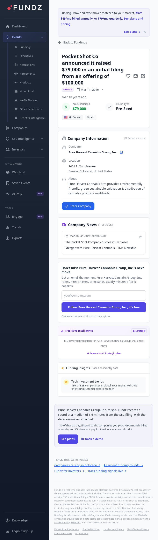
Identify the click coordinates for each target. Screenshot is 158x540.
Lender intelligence (113, 529)
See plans (68, 439)
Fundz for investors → (69, 471)
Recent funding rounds (66, 529)
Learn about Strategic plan (105, 353)
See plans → (132, 32)
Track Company (80, 206)
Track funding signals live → (107, 471)
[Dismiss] (145, 32)
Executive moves (63, 533)
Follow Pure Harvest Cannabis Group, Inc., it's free (103, 307)
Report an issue (136, 138)
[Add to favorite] (128, 76)
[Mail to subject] (135, 76)
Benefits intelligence (138, 529)
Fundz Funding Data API (67, 522)
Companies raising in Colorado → (77, 465)
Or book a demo (92, 439)
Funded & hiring (91, 529)
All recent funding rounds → (123, 465)
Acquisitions (81, 533)
